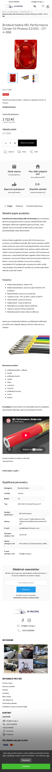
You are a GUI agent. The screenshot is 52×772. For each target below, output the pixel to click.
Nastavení (26, 760)
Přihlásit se (26, 589)
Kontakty (5, 693)
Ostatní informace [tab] (34, 206)
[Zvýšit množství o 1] (15, 143)
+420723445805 (28, 630)
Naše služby (6, 696)
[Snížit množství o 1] (6, 143)
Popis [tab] (9, 206)
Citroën (20, 493)
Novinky (5, 690)
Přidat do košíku (27, 143)
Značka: (11, 114)
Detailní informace (9, 107)
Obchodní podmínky (9, 703)
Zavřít (44, 158)
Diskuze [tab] (19, 206)
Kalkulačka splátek (9, 129)
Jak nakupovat (7, 700)
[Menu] (47, 6)
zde (48, 756)
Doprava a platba (8, 686)
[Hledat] (35, 6)
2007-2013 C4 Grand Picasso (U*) (29, 504)
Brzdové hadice (23, 488)
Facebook (23, 620)
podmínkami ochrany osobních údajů (26, 597)
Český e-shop (7, 683)
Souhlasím (26, 766)
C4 (19, 499)
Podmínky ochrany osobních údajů (14, 707)
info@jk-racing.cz (28, 626)
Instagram (29, 620)
